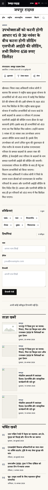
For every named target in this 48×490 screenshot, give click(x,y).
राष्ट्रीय (10, 18)
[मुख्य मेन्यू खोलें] (3, 3)
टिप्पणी (5, 268)
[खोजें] (43, 18)
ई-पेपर (32, 3)
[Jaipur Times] (13, 3)
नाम (3, 243)
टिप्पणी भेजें (9, 292)
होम (3, 18)
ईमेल (4, 255)
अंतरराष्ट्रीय (19, 18)
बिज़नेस (37, 18)
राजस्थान (28, 18)
